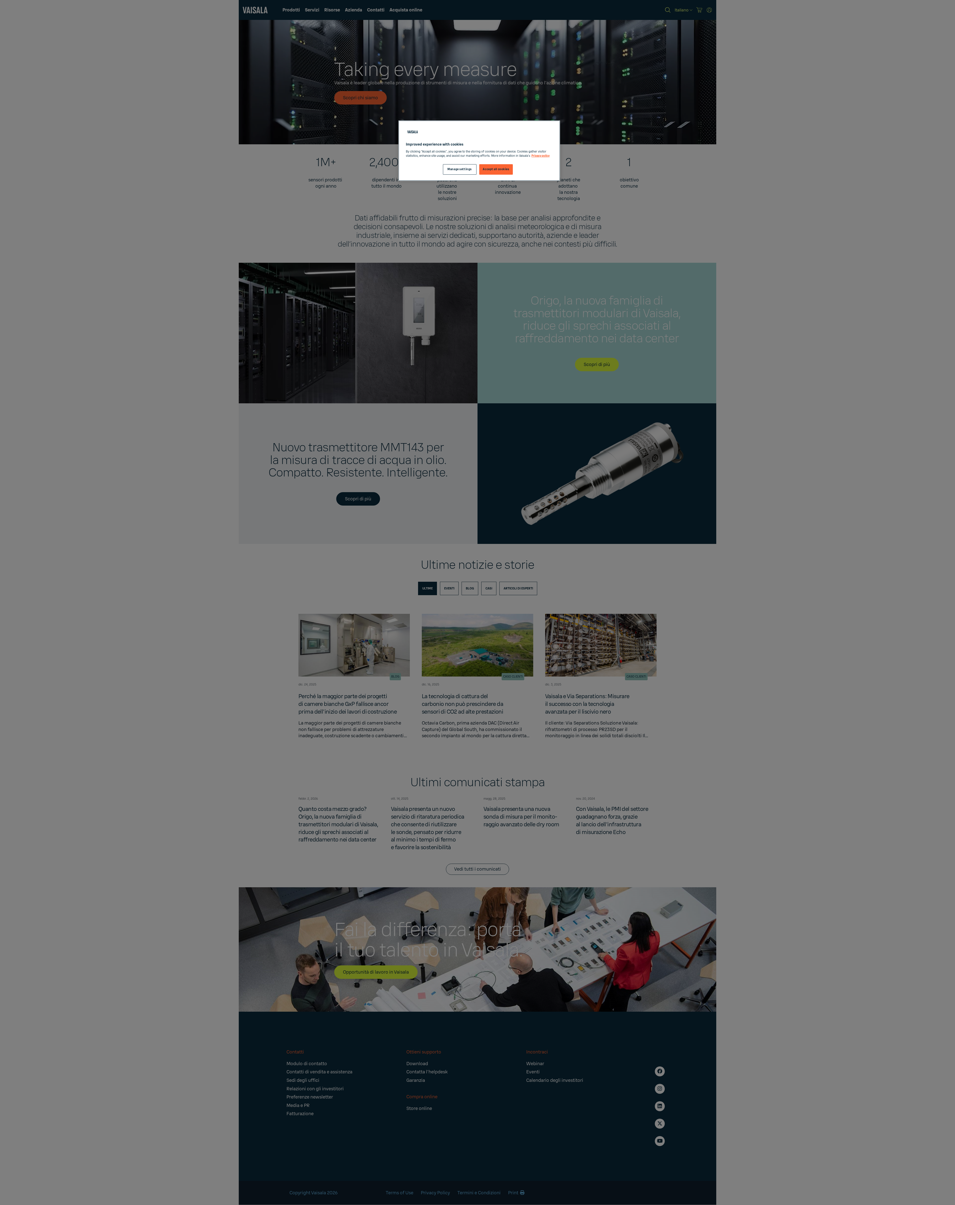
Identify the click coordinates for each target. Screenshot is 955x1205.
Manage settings (459, 169)
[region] (479, 150)
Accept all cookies (496, 169)
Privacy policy (540, 156)
